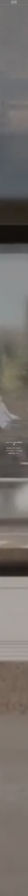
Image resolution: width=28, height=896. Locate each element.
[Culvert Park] (14, 2)
